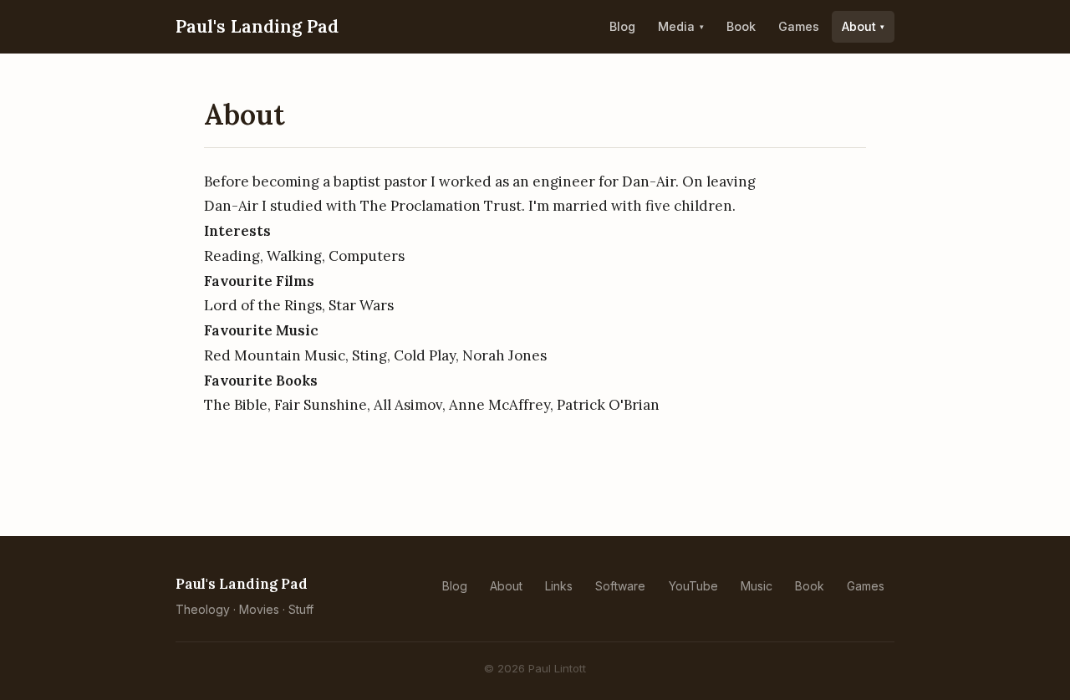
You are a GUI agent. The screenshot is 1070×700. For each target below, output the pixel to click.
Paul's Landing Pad (257, 26)
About (859, 26)
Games (798, 26)
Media (676, 26)
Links (559, 586)
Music (756, 586)
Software (620, 586)
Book (741, 26)
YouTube (693, 586)
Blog (622, 26)
